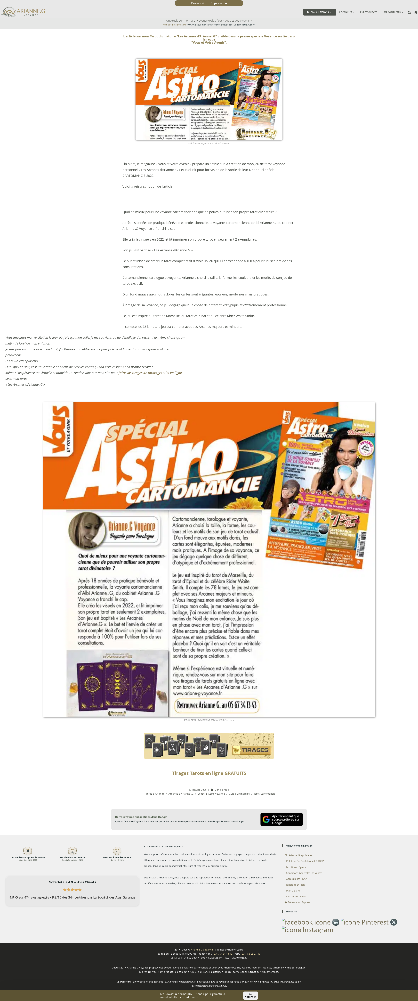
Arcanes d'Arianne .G (181, 793)
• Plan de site (292, 890)
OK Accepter (251, 995)
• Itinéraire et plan (295, 884)
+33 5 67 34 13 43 (222, 953)
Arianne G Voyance (202, 949)
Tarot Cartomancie (264, 793)
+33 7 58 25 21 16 (250, 953)
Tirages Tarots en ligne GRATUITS (209, 773)
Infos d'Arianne (179, 24)
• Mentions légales (295, 867)
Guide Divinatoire (239, 793)
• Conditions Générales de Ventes (303, 873)
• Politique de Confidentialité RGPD (304, 861)
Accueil (166, 24)
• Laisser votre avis (295, 896)
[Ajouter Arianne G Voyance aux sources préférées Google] (281, 819)
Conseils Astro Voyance (211, 793)
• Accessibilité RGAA (296, 878)
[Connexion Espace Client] (409, 12)
